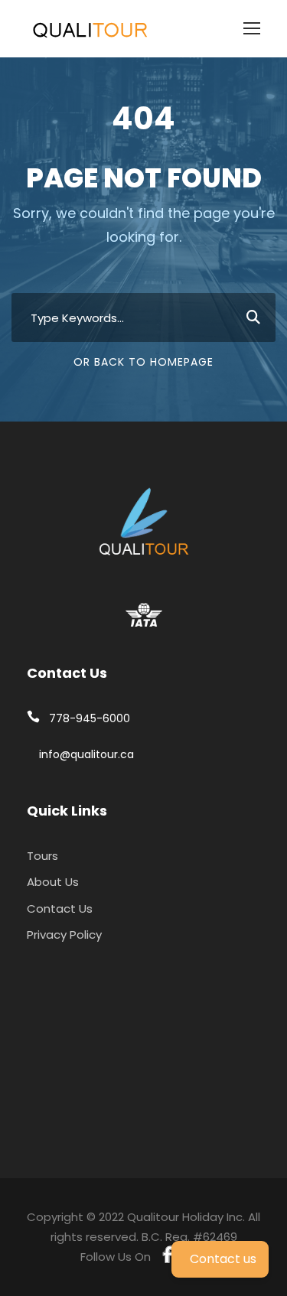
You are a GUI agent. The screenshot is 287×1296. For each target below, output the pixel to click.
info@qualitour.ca (86, 754)
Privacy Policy (64, 934)
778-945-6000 (89, 718)
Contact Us (60, 908)
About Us (53, 882)
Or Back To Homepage (143, 362)
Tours (42, 856)
